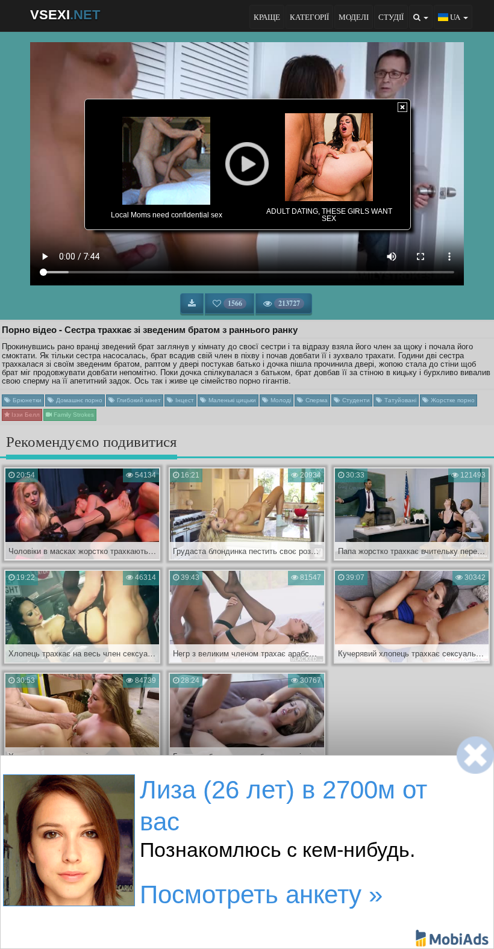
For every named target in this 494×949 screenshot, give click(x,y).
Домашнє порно (78, 400)
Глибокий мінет (138, 400)
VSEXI (65, 14)
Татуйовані (399, 400)
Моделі (354, 16)
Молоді (280, 400)
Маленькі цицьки (231, 400)
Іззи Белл (25, 414)
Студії (391, 16)
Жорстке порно (452, 400)
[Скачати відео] (192, 303)
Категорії (309, 16)
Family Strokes (73, 414)
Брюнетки (26, 400)
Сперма (316, 400)
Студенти (355, 400)
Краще (267, 16)
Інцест (184, 400)
